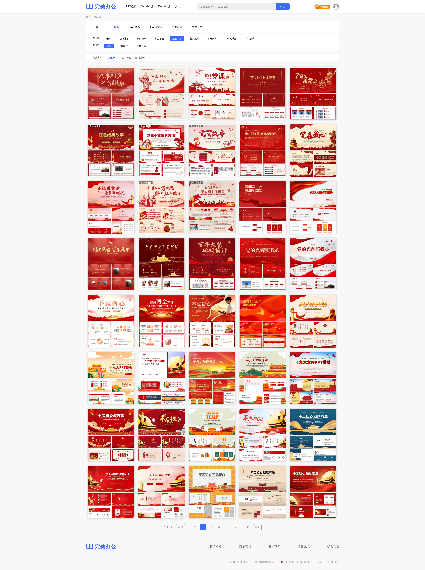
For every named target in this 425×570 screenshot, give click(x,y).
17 (234, 527)
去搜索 (282, 6)
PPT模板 (131, 6)
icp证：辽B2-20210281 (328, 562)
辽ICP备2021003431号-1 (238, 562)
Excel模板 (164, 6)
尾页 (257, 527)
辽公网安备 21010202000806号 (298, 562)
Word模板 (147, 6)
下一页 (246, 527)
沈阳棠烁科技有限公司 (265, 562)
